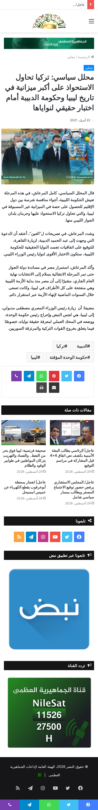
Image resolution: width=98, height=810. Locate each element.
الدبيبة (82, 346)
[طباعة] (41, 387)
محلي (71, 57)
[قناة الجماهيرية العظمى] (49, 21)
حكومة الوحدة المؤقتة (68, 357)
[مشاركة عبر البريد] (54, 387)
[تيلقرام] (29, 376)
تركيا (60, 346)
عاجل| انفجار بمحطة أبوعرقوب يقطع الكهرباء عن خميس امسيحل (25, 487)
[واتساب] (41, 376)
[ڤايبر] (16, 376)
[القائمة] (91, 23)
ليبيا (34, 357)
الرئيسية (84, 57)
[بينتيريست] (54, 376)
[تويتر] (66, 376)
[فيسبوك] (79, 376)
